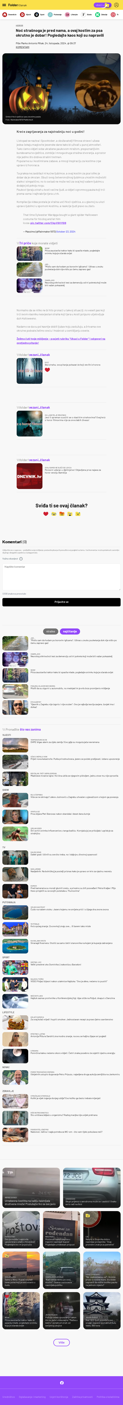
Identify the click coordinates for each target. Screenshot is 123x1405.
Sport (42, 14)
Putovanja (58, 14)
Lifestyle (74, 14)
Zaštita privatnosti (82, 1396)
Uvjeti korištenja (59, 1396)
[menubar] (117, 5)
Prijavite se (62, 602)
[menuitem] (117, 4)
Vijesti (28, 14)
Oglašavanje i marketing (32, 1396)
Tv (118, 14)
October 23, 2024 (65, 231)
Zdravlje (104, 14)
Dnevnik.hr (12, 14)
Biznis (89, 14)
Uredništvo (8, 1396)
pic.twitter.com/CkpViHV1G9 (48, 222)
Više (62, 1342)
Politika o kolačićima (108, 1396)
